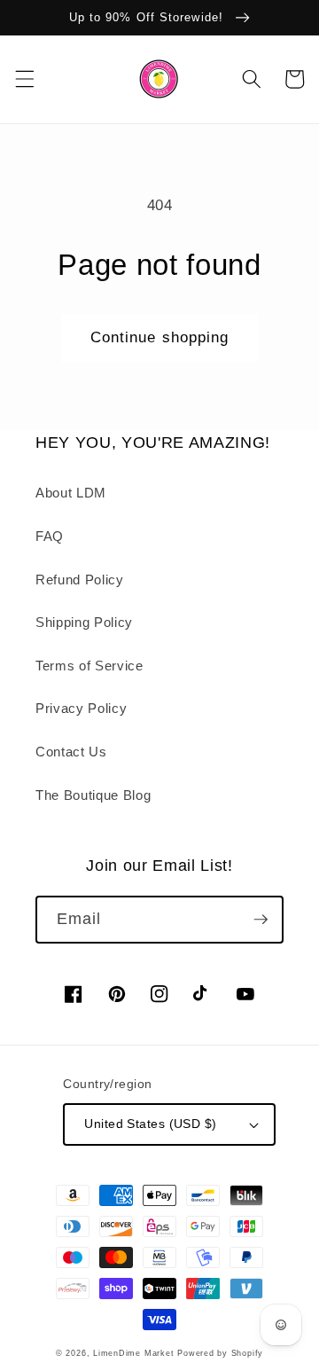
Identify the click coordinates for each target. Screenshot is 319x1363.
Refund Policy (79, 579)
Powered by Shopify (220, 1353)
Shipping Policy (84, 622)
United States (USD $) (150, 1123)
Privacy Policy (81, 708)
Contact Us (71, 751)
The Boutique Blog (93, 795)
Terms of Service (89, 665)
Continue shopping (160, 337)
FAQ (49, 536)
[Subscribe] (260, 920)
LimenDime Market (133, 1353)
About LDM (70, 492)
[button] (24, 79)
